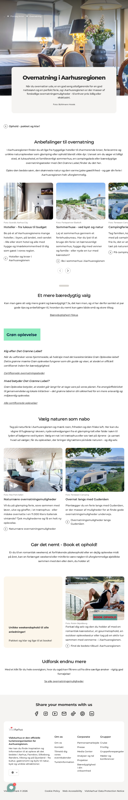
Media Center (85, 751)
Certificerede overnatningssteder (24, 373)
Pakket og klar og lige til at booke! (30, 640)
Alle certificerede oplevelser (20, 403)
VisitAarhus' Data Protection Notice (104, 791)
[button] (28, 241)
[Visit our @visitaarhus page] (73, 713)
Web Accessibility (72, 791)
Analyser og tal (85, 755)
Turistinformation (64, 762)
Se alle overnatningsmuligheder (64, 681)
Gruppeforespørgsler (112, 751)
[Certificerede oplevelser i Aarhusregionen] (64, 334)
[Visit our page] (45, 713)
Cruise (103, 742)
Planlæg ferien (17, 16)
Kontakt (59, 747)
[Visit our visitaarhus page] (36, 713)
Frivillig (104, 747)
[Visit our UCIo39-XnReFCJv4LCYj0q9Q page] (55, 713)
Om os (58, 742)
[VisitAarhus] (18, 729)
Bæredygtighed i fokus (64, 315)
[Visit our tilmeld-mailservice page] (64, 713)
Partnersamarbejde (88, 742)
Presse (81, 747)
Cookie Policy (52, 791)
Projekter (82, 760)
